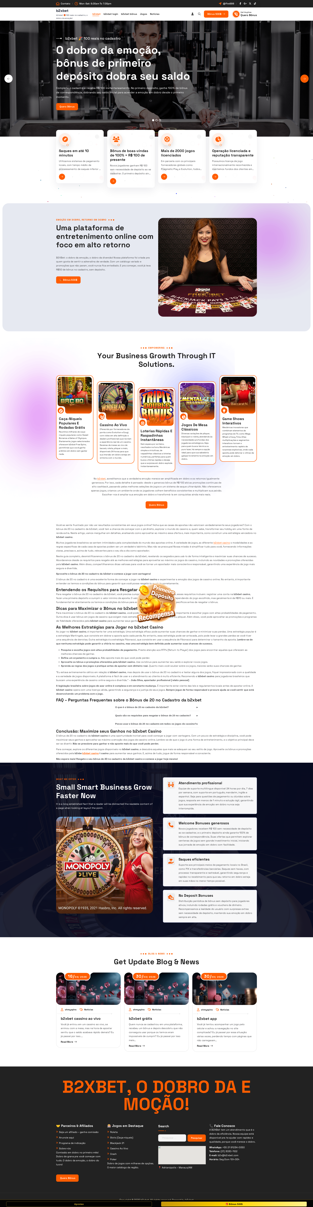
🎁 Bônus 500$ (68, 279)
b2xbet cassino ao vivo (81, 1018)
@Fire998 (228, 3)
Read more (67, 1041)
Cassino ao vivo (113, 425)
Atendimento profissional (200, 783)
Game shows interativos (233, 421)
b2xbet (96, 14)
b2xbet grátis (140, 1018)
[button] (153, 120)
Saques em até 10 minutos (74, 153)
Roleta (114, 1132)
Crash (113, 1154)
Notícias (155, 14)
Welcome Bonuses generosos (204, 823)
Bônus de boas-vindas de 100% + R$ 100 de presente (129, 155)
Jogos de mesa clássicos (194, 427)
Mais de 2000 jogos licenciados (178, 153)
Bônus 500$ (214, 14)
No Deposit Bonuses (196, 895)
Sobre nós (65, 1148)
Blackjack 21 (117, 1143)
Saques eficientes (194, 859)
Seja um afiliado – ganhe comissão (79, 1132)
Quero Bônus (249, 15)
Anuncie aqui (66, 1137)
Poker (113, 1159)
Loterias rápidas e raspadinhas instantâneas (156, 435)
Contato (65, 3)
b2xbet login (111, 14)
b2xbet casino (221, 542)
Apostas (79, 1204)
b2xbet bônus (129, 14)
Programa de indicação (72, 1143)
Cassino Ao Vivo (119, 1148)
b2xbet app (207, 1018)
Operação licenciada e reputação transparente (233, 153)
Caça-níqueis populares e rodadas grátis (72, 423)
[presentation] (8, 78)
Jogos (143, 14)
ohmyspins (71, 1009)
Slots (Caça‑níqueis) (121, 1137)
